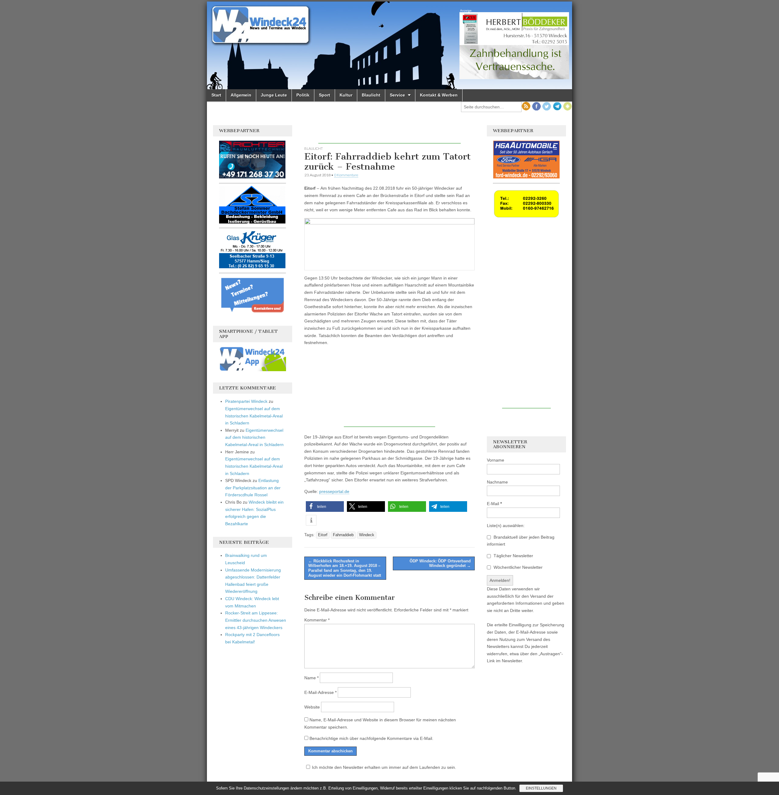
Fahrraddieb (343, 535)
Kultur (346, 95)
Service (397, 95)
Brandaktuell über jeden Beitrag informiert (520, 541)
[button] (325, 506)
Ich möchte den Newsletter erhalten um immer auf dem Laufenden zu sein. (384, 767)
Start (216, 95)
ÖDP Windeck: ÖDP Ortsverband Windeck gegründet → (440, 563)
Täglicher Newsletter (512, 555)
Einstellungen (541, 788)
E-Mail (494, 503)
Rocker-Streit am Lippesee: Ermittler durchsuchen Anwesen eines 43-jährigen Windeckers (255, 620)
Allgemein (241, 95)
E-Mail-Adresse (320, 692)
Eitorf (322, 535)
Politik (302, 95)
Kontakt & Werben (439, 95)
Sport (324, 95)
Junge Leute (274, 95)
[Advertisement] (389, 134)
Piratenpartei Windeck (246, 401)
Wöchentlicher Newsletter (517, 567)
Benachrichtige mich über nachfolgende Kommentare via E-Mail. (371, 738)
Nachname (497, 482)
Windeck (366, 535)
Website (312, 707)
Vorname (495, 460)
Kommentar (317, 619)
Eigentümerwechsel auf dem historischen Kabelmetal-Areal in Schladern (254, 415)
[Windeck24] (389, 45)
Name (311, 677)
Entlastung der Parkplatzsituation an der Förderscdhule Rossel (253, 487)
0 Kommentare (346, 175)
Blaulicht (371, 95)
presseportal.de (334, 491)
